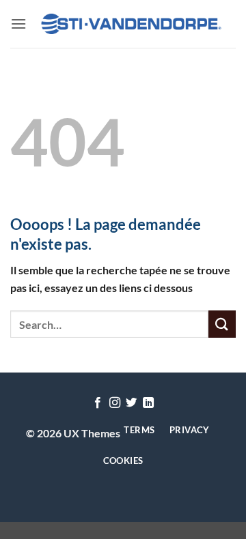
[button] (18, 23)
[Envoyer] (222, 323)
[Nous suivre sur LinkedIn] (148, 403)
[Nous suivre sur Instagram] (114, 403)
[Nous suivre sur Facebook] (97, 403)
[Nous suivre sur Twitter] (131, 403)
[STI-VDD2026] (131, 23)
